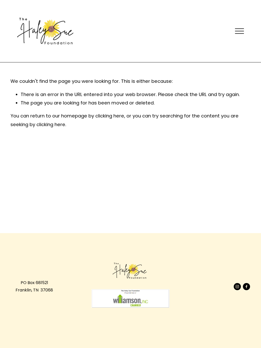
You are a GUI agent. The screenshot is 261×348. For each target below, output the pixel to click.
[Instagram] (237, 286)
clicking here (109, 116)
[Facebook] (246, 286)
